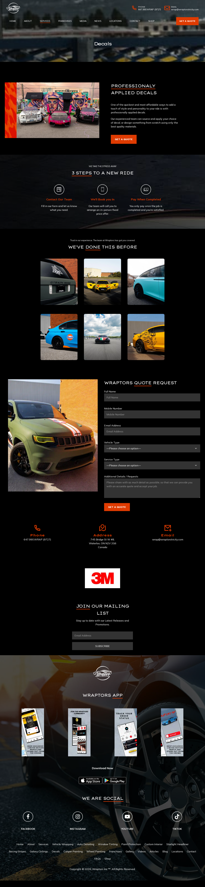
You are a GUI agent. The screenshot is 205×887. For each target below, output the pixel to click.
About (28, 21)
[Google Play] (114, 780)
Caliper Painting (73, 851)
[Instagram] (78, 816)
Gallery (130, 851)
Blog (165, 851)
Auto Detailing (85, 844)
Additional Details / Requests (121, 476)
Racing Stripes (17, 851)
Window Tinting (108, 844)
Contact (135, 21)
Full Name (110, 391)
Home (13, 21)
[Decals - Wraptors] (52, 110)
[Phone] (37, 528)
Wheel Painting (95, 851)
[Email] (168, 528)
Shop (151, 21)
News (97, 21)
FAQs (97, 858)
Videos (142, 851)
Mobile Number (113, 408)
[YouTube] (127, 816)
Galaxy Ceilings (39, 851)
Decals (56, 851)
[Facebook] (28, 816)
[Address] (102, 528)
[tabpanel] (33, 732)
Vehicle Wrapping (62, 844)
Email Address (112, 425)
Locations (115, 21)
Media (83, 21)
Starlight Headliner (177, 844)
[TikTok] (177, 816)
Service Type (111, 459)
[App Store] (90, 780)
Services (45, 21)
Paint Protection (131, 844)
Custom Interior (154, 844)
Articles (154, 851)
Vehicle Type (111, 442)
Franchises (65, 21)
